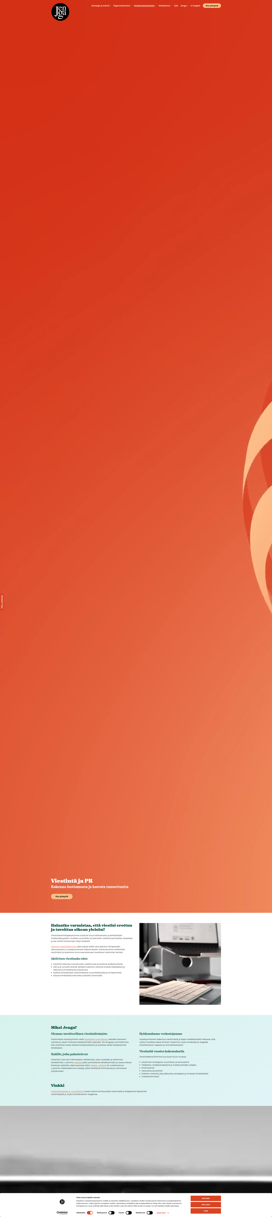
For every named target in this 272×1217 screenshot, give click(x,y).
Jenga (183, 5)
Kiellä (206, 1211)
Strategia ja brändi (100, 5)
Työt (176, 5)
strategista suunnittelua (96, 1039)
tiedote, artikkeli (98, 1065)
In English (195, 5)
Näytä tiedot (161, 1213)
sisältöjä (77, 1062)
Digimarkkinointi (121, 5)
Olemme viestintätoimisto (63, 946)
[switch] (111, 1212)
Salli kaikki (206, 1198)
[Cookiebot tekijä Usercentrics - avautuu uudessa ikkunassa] (62, 1212)
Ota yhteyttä (212, 5)
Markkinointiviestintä (144, 5)
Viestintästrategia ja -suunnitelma (67, 1091)
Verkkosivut (164, 5)
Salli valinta (206, 1205)
